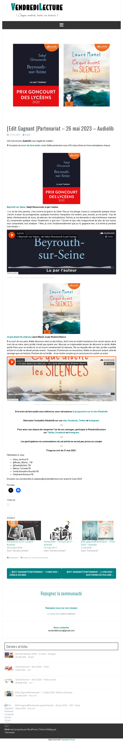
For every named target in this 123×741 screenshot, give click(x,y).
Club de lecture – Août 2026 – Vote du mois (35, 679)
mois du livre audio (40, 558)
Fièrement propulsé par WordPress (21, 729)
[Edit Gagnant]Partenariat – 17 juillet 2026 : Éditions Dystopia (43, 692)
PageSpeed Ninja (68, 740)
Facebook (73, 420)
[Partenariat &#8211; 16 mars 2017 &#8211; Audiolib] (61, 530)
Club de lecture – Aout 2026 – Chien (32, 667)
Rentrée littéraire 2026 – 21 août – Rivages (35, 654)
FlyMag (49, 729)
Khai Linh (33, 696)
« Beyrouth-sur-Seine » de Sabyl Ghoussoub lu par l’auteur (34, 277)
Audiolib (9, 277)
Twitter (82, 420)
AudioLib (27, 558)
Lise (29, 670)
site (65, 420)
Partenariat (13, 558)
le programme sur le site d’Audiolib (89, 411)
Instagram (94, 420)
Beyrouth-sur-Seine (16, 207)
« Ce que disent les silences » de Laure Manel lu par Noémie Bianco (65, 404)
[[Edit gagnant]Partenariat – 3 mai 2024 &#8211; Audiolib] (98, 530)
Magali (27, 135)
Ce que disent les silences (19, 337)
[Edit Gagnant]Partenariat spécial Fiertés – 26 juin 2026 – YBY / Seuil (47, 705)
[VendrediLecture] (37, 10)
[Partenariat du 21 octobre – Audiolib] (24, 530)
